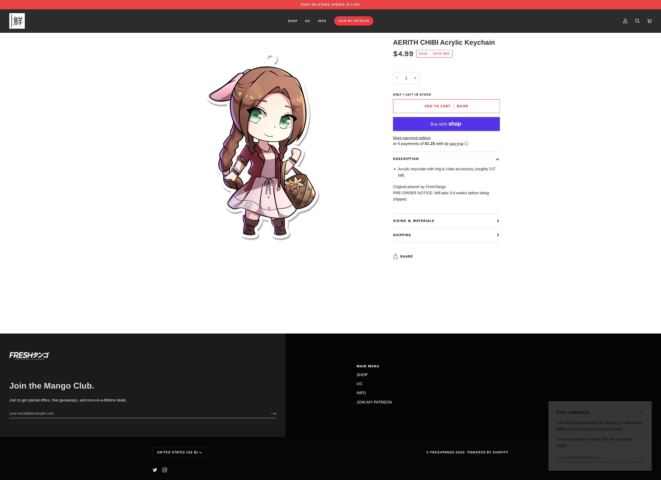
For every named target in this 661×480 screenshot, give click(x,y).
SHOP (362, 375)
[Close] (644, 408)
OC (360, 384)
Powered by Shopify (487, 452)
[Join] (269, 413)
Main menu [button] (368, 366)
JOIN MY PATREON (374, 402)
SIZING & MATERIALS (413, 221)
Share (406, 256)
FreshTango (442, 452)
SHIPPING (402, 235)
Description (406, 159)
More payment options (412, 138)
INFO (361, 393)
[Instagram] (164, 470)
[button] (292, 21)
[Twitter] (155, 470)
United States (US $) (177, 452)
